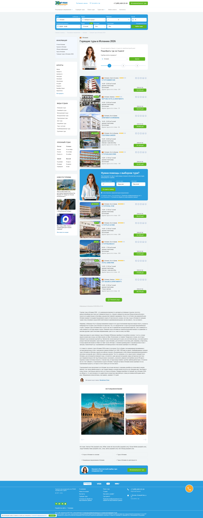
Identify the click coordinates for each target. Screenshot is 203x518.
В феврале (60, 166)
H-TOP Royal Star (108, 206)
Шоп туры (59, 121)
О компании (82, 489)
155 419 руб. (140, 216)
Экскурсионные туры (62, 115)
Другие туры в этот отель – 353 (111, 253)
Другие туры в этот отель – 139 (111, 163)
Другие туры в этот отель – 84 (111, 145)
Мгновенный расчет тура (137, 470)
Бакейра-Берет (61, 88)
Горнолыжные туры (62, 118)
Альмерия (59, 79)
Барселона (59, 90)
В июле (59, 152)
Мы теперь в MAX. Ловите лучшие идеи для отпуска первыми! (64, 227)
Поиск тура (91, 9)
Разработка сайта (60, 508)
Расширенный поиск (141, 23)
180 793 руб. (140, 291)
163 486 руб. (140, 235)
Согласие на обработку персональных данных (124, 197)
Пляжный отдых (61, 108)
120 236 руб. (140, 90)
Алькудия (59, 76)
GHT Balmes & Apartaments (112, 281)
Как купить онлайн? (108, 494)
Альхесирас (60, 81)
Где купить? (106, 496)
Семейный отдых (61, 110)
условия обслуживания (107, 512)
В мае (67, 166)
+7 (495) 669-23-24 (120, 3)
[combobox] (73, 16)
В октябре (69, 152)
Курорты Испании (61, 47)
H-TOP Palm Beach (108, 244)
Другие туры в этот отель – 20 (111, 291)
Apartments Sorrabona (110, 118)
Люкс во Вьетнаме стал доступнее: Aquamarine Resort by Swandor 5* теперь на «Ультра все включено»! (66, 194)
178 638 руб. (140, 273)
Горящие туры (80, 9)
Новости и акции (84, 491)
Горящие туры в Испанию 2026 (65, 54)
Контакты (122, 9)
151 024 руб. (140, 145)
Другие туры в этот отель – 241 (111, 89)
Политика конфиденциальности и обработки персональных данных (112, 499)
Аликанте (59, 71)
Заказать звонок (83, 3)
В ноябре (68, 154)
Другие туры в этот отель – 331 (111, 215)
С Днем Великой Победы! (64, 211)
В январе (59, 164)
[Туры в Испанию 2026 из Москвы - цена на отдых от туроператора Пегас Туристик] (102, 414)
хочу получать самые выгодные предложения (116, 193)
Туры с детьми (61, 126)
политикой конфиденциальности (39, 515)
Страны (105, 491)
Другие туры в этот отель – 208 (111, 234)
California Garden (108, 135)
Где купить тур (95, 3)
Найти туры (139, 26)
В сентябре (69, 149)
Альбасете (59, 74)
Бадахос (59, 86)
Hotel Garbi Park (108, 263)
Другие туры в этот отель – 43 (111, 272)
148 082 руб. (140, 126)
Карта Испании (61, 51)
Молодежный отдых (62, 113)
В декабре (60, 162)
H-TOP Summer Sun (108, 80)
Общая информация (62, 49)
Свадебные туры (61, 123)
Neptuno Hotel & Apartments (112, 99)
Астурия (59, 83)
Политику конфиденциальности (131, 195)
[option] (90, 84)
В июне (59, 149)
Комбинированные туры (63, 128)
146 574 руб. (140, 109)
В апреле (68, 164)
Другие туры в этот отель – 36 (111, 127)
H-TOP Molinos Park (109, 154)
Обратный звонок (136, 491)
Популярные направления (63, 9)
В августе (59, 154)
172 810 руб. (140, 254)
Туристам (100, 9)
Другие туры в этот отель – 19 (111, 108)
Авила (58, 69)
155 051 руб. (140, 164)
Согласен (52, 515)
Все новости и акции (62, 232)
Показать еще (115, 299)
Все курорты (60, 93)
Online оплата (112, 9)
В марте (68, 162)
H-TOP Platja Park (108, 225)
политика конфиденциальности (92, 512)
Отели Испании (61, 44)
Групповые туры (61, 131)
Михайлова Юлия (104, 380)
